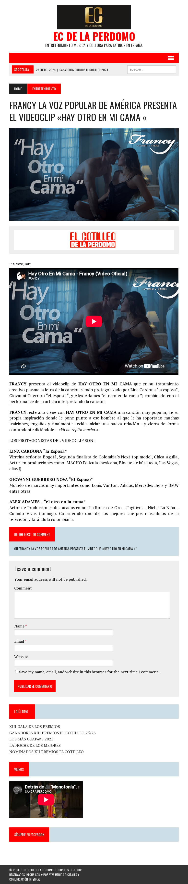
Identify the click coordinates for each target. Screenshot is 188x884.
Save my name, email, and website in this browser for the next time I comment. (89, 672)
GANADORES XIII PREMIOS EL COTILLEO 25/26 (52, 733)
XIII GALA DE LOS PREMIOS (34, 726)
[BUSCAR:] (151, 69)
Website (21, 656)
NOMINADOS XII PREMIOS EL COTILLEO (46, 751)
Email (19, 641)
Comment (23, 588)
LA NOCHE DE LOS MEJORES (35, 745)
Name (19, 626)
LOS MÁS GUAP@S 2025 (31, 739)
